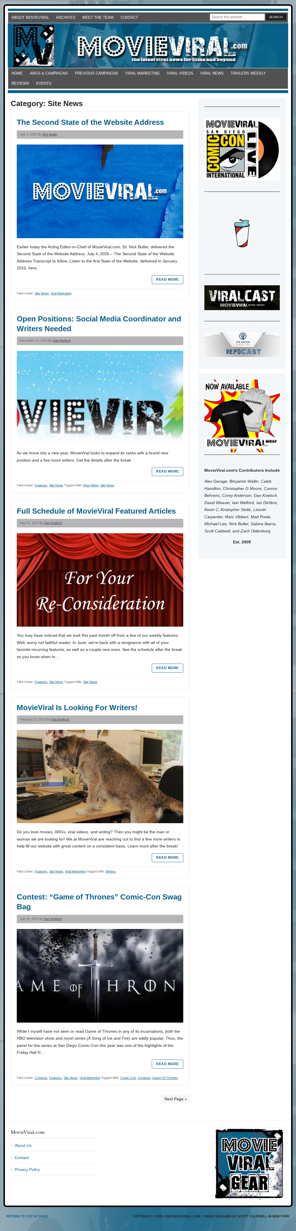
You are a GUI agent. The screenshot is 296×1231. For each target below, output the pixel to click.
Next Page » (175, 1099)
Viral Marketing (142, 73)
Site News (42, 293)
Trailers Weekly (248, 73)
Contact (129, 17)
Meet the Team (98, 17)
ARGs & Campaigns (49, 73)
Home (17, 73)
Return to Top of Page (27, 1216)
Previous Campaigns (96, 73)
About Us (23, 1145)
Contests (41, 1078)
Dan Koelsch (62, 340)
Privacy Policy (27, 1169)
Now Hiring (91, 485)
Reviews (20, 83)
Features (41, 485)
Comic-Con (128, 1078)
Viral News (212, 73)
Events (43, 83)
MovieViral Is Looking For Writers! (77, 707)
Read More (167, 279)
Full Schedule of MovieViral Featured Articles (96, 511)
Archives (65, 17)
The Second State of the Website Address (90, 122)
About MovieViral (30, 17)
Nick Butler (50, 134)
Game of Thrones (165, 1078)
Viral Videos (180, 73)
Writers (111, 871)
